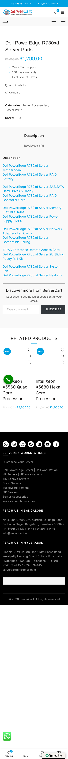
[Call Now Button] (8, 379)
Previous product (54, 21)
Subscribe (53, 309)
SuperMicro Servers (16, 487)
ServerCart (27, 599)
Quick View (29, 362)
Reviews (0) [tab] (34, 146)
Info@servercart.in (48, 3)
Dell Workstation (47, 470)
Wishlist (57, 11)
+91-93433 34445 (21, 3)
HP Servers (10, 474)
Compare (14, 92)
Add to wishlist (18, 85)
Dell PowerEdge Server (18, 470)
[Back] (5, 21)
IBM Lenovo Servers (16, 479)
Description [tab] (34, 136)
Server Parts (14, 110)
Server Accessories (35, 105)
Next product (62, 21)
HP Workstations (31, 474)
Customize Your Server (18, 462)
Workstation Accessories (19, 501)
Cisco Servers (12, 483)
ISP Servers (10, 492)
